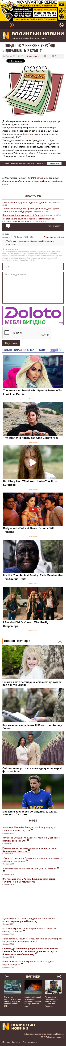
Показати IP (7, 237)
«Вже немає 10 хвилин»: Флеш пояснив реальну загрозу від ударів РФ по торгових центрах (32, 940)
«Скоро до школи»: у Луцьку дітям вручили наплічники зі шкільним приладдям (32, 859)
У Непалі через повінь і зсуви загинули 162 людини (29, 868)
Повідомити (54, 163)
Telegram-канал (34, 177)
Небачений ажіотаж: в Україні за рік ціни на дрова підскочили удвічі (28, 963)
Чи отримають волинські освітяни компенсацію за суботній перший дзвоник (28, 220)
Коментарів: (33, 56)
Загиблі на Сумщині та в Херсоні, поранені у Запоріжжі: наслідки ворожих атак (31, 839)
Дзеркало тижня (31, 133)
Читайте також (33, 196)
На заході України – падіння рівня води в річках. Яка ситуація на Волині (29, 930)
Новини (33, 820)
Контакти (16, 1042)
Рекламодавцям (30, 1042)
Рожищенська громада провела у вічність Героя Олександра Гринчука (52, 1001)
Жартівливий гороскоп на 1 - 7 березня (23, 214)
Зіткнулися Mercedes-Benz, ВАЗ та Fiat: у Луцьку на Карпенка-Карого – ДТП (29, 829)
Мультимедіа (33, 976)
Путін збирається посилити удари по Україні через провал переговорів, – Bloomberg (28, 920)
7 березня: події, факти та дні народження (24, 202)
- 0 (62, 237)
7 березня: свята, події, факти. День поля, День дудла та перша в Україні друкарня (30, 210)
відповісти (51, 236)
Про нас (6, 1042)
